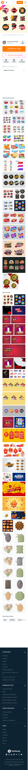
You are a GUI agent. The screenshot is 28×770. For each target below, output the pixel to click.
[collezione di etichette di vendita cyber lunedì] (8, 267)
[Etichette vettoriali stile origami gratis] (13, 178)
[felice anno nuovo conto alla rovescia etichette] (9, 146)
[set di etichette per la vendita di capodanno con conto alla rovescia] (8, 256)
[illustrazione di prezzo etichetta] (8, 664)
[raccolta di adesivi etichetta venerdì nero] (8, 361)
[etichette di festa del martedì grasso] (9, 165)
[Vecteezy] (2, 2)
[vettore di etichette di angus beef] (13, 219)
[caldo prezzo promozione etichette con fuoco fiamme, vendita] (13, 558)
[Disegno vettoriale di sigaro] (13, 327)
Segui (22, 43)
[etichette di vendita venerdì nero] (6, 118)
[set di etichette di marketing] (13, 294)
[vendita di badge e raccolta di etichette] (13, 106)
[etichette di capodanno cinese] (8, 232)
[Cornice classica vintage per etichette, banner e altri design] (8, 244)
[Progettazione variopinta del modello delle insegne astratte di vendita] (7, 204)
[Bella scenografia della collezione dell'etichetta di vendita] (6, 155)
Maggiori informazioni (9, 69)
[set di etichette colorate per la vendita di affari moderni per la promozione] (9, 128)
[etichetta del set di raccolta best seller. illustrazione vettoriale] (10, 343)
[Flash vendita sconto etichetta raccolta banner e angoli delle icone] (13, 280)
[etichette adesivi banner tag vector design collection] (8, 192)
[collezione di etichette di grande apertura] (13, 310)
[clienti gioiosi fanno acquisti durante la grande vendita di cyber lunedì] (8, 530)
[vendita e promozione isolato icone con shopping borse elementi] (13, 482)
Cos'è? (15, 66)
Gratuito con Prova (14, 49)
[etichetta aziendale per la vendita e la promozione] (6, 137)
